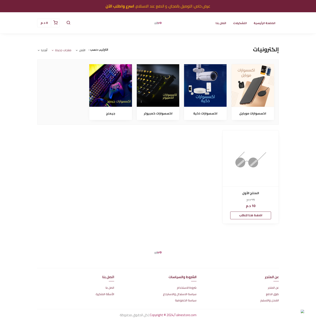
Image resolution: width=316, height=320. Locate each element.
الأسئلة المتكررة (105, 294)
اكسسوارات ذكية (205, 113)
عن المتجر (273, 288)
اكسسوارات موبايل (252, 113)
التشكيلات (240, 23)
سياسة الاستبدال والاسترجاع (179, 294)
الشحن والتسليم (269, 300)
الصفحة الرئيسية (264, 23)
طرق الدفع (272, 294)
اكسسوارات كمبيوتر (158, 113)
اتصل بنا (221, 23)
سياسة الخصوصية (185, 300)
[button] (68, 23)
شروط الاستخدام (186, 288)
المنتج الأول (250, 193)
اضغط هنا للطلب (250, 215)
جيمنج (110, 113)
